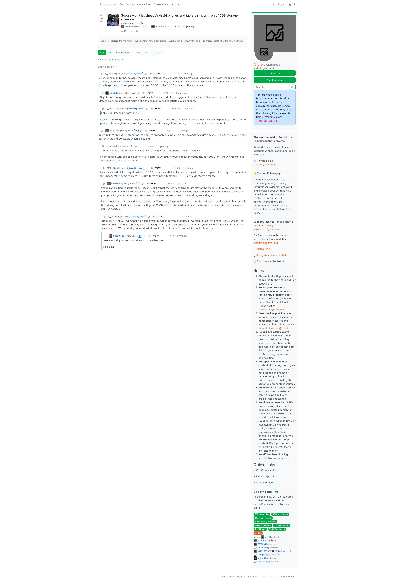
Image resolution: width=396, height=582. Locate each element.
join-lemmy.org (287, 576)
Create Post (144, 4)
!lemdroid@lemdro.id (266, 242)
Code (273, 576)
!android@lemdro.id (265, 164)
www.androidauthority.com (134, 23)
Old (147, 52)
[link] (131, 31)
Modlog (258, 533)
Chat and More (265, 482)
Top (110, 52)
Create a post (275, 80)
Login (281, 4)
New (138, 52)
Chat (158, 52)
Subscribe (274, 73)
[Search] (274, 4)
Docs (265, 576)
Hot (102, 52)
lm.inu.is (110, 4)
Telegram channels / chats (272, 255)
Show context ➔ (107, 66)
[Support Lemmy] (179, 4)
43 (125, 31)
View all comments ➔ (110, 59)
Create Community (165, 4)
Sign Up (291, 4)
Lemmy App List (265, 476)
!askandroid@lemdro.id (267, 229)
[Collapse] (101, 73)
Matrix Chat (263, 248)
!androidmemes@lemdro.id (277, 328)
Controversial (124, 52)
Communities (127, 4)
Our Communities (266, 470)
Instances (253, 576)
